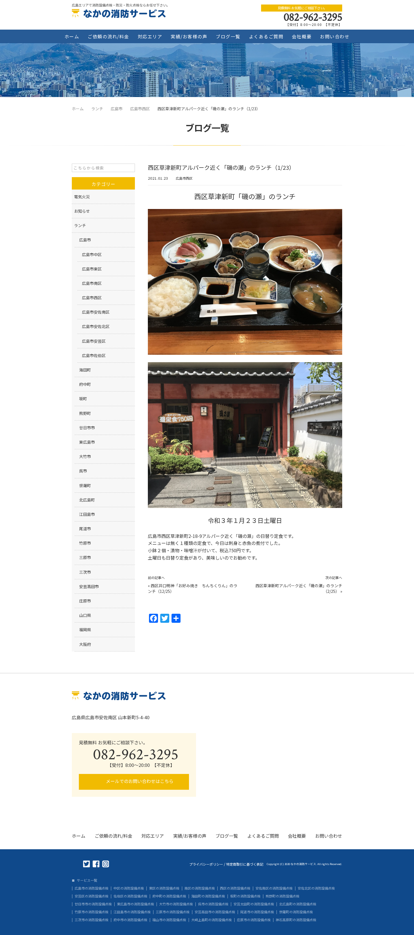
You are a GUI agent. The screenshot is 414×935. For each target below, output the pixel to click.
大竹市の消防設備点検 (176, 904)
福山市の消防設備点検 (169, 919)
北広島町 (87, 500)
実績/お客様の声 (189, 36)
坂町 (83, 398)
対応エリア (150, 36)
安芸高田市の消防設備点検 (215, 912)
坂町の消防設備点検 (245, 896)
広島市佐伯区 (94, 355)
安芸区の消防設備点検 (91, 896)
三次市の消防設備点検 (91, 919)
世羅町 (85, 485)
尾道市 (85, 528)
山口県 (85, 615)
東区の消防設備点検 (164, 888)
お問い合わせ (335, 36)
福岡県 (85, 629)
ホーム (71, 36)
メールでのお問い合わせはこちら (139, 781)
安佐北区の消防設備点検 (316, 888)
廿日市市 (87, 427)
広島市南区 (92, 283)
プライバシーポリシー (206, 864)
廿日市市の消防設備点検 (93, 904)
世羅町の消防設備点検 (296, 912)
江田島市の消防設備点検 (132, 912)
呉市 (83, 471)
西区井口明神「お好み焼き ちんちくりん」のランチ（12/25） (192, 588)
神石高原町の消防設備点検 (296, 919)
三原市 (85, 557)
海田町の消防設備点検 (208, 896)
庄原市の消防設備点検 (254, 919)
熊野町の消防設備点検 (282, 896)
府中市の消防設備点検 (130, 919)
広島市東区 (92, 269)
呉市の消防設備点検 (213, 904)
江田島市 (87, 514)
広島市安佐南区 (96, 312)
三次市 (85, 572)
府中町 (85, 384)
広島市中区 (92, 254)
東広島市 (87, 442)
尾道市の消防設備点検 (257, 912)
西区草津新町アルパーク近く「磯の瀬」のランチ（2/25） (298, 588)
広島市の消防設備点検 (91, 888)
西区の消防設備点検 (235, 888)
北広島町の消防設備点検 (297, 904)
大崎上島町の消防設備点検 (211, 919)
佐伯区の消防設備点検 (130, 896)
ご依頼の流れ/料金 (108, 36)
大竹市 (85, 456)
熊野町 (85, 413)
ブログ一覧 (228, 36)
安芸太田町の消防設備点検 (253, 904)
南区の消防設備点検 (199, 888)
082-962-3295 (313, 17)
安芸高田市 (89, 586)
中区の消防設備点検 (128, 888)
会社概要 (301, 36)
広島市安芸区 (94, 341)
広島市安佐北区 (96, 326)
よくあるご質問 (266, 36)
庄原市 (85, 601)
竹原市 (85, 543)
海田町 (85, 370)
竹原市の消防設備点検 (91, 912)
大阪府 (85, 644)
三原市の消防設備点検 (173, 912)
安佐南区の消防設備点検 (274, 888)
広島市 (85, 240)
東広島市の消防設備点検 (135, 904)
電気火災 (82, 196)
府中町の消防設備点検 (169, 896)
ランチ (80, 225)
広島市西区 (184, 178)
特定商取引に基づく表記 (244, 864)
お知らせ (82, 211)
